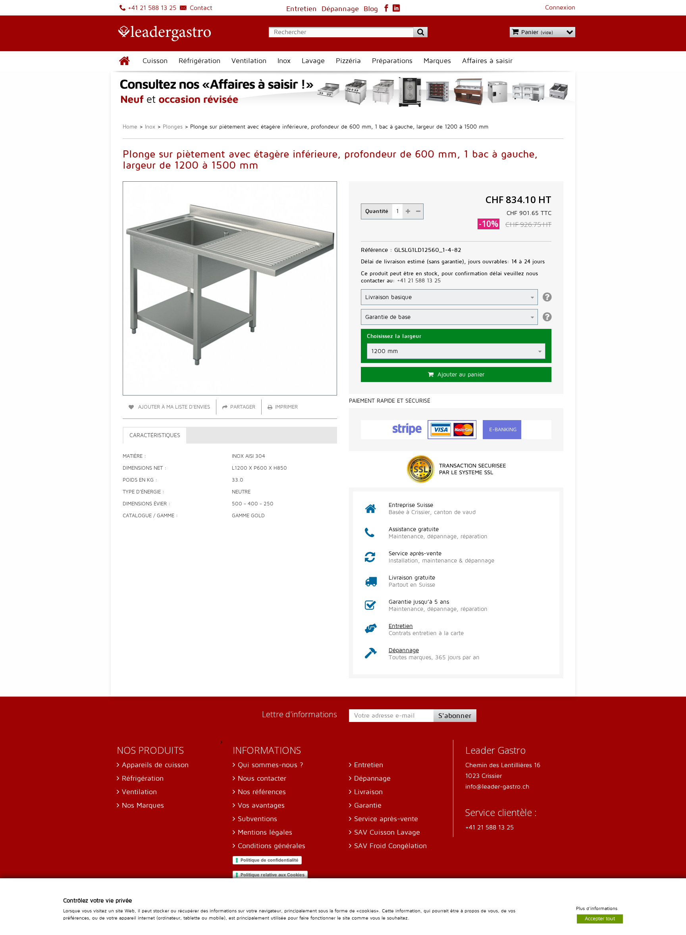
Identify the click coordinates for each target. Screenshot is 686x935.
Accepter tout (600, 918)
